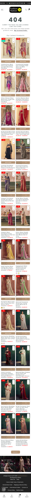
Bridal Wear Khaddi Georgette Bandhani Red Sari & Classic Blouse (22, 200)
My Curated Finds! (20, 30)
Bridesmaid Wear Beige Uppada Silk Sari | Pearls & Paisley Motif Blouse (23, 338)
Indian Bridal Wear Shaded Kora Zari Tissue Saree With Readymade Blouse (22, 442)
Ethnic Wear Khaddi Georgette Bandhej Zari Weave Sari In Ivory (22, 234)
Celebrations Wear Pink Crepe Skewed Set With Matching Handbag (7, 66)
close (29, 3)
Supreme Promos (22, 476)
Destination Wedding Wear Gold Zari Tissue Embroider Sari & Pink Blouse (8, 338)
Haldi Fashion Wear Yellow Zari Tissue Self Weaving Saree (7, 267)
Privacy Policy (11, 490)
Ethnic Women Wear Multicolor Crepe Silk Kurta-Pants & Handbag (7, 99)
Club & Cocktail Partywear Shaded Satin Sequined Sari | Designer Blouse (7, 374)
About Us (12, 479)
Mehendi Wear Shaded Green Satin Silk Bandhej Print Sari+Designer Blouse (23, 374)
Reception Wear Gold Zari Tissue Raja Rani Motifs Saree (7, 303)
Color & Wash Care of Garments (14, 482)
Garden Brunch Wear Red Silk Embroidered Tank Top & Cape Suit (22, 133)
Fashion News (19, 490)
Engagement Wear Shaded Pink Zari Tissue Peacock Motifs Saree (21, 267)
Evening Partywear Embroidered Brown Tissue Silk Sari (22, 167)
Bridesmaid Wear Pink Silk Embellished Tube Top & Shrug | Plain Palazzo (8, 133)
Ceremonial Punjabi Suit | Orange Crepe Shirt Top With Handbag (22, 66)
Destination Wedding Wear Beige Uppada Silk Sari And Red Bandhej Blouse (7, 408)
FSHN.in (19, 477)
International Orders (15, 487)
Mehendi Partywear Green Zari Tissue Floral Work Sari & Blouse (22, 303)
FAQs (18, 479)
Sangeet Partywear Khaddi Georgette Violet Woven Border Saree (7, 200)
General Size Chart (7, 485)
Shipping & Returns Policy (20, 485)
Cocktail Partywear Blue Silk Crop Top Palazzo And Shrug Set (8, 166)
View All (15, 452)
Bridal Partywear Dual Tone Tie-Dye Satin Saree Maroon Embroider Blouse (23, 408)
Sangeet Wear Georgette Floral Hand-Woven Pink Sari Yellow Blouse (8, 234)
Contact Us (25, 487)
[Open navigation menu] (4, 9)
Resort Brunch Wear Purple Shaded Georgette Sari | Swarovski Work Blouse (7, 443)
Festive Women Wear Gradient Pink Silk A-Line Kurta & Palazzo (22, 99)
